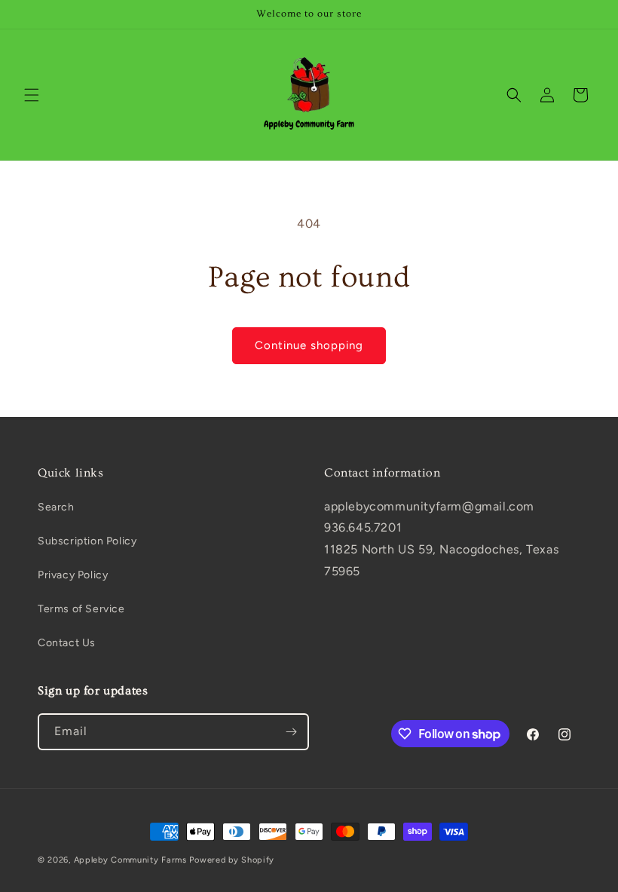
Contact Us (67, 642)
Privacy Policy (73, 575)
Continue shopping (309, 345)
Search (56, 507)
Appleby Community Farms (130, 860)
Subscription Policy (87, 541)
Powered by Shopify (231, 860)
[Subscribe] (290, 731)
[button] (31, 95)
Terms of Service (81, 608)
